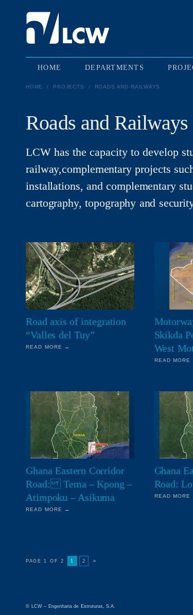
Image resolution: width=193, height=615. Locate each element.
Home (34, 86)
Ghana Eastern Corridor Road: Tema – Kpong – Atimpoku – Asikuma (79, 484)
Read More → (48, 347)
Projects (68, 86)
